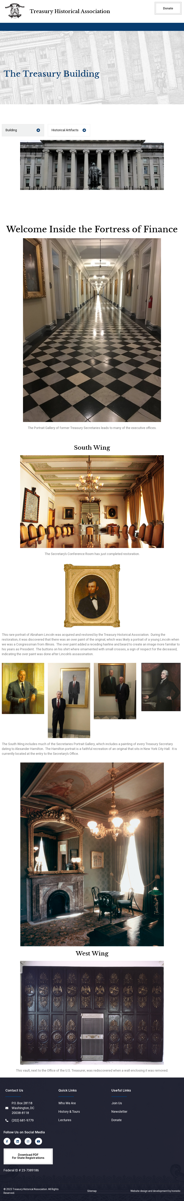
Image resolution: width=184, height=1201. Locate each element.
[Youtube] (38, 1141)
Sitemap (92, 1191)
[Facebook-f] (7, 1141)
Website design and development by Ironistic (155, 1191)
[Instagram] (28, 1141)
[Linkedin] (17, 1141)
